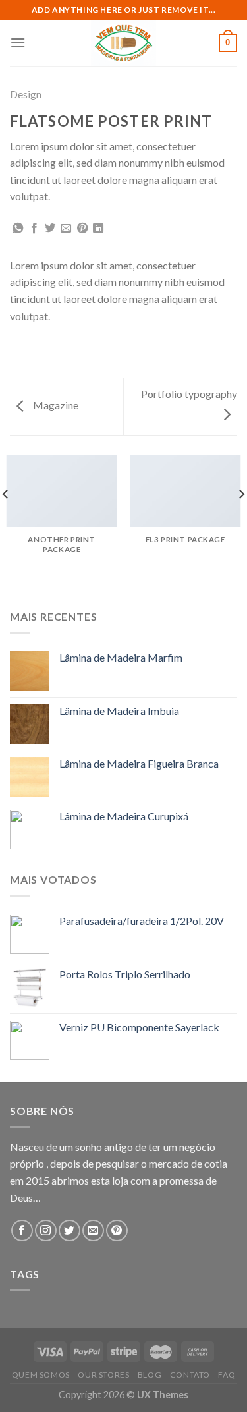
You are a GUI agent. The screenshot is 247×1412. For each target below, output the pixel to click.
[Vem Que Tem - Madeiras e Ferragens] (124, 43)
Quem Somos (41, 1375)
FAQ (226, 1375)
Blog (149, 1375)
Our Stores (103, 1375)
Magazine (54, 405)
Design (25, 94)
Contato (190, 1375)
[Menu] (18, 42)
